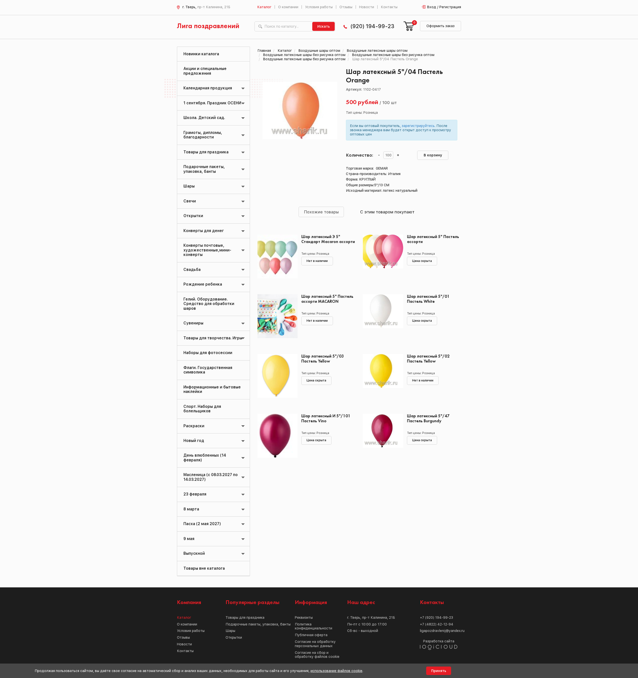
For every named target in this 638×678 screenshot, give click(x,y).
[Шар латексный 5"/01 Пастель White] (381, 316)
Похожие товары (321, 211)
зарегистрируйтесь (418, 126)
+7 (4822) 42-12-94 (436, 624)
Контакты (389, 7)
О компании (288, 7)
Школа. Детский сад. (204, 117)
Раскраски (193, 426)
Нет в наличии (317, 261)
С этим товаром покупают (387, 211)
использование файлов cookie (336, 671)
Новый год (193, 440)
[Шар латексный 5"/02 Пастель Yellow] (381, 376)
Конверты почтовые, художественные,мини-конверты (207, 250)
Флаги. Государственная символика (207, 369)
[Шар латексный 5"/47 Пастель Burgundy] (381, 436)
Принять (438, 671)
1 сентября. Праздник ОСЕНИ (212, 103)
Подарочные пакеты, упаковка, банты (204, 169)
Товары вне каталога (204, 568)
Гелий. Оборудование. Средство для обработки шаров (208, 304)
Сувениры (193, 323)
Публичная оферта (311, 635)
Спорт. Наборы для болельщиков (202, 408)
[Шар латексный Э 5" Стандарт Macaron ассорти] (276, 257)
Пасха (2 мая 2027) (202, 523)
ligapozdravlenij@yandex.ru (442, 631)
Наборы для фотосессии (207, 352)
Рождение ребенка (202, 284)
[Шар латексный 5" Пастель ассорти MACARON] (276, 316)
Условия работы (319, 7)
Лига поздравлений (208, 26)
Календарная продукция (207, 88)
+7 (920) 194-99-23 (436, 617)
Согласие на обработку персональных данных (315, 644)
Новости (366, 7)
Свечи (189, 201)
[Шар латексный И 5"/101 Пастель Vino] (276, 436)
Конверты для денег (203, 230)
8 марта (191, 509)
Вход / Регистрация (444, 7)
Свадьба (192, 269)
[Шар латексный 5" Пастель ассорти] (381, 257)
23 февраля (194, 494)
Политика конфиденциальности (313, 626)
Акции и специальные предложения (205, 70)
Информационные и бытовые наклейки (212, 389)
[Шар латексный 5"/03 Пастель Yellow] (276, 376)
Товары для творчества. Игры (212, 338)
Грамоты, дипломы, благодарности (202, 134)
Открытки (193, 215)
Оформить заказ (440, 26)
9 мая (188, 538)
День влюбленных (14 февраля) (204, 457)
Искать (323, 26)
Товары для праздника (206, 152)
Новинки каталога (201, 54)
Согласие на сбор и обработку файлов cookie (317, 655)
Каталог (264, 7)
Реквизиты (304, 617)
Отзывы (345, 7)
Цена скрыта (422, 261)
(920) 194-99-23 (372, 26)
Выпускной (194, 553)
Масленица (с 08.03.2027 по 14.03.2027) (210, 477)
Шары (189, 186)
